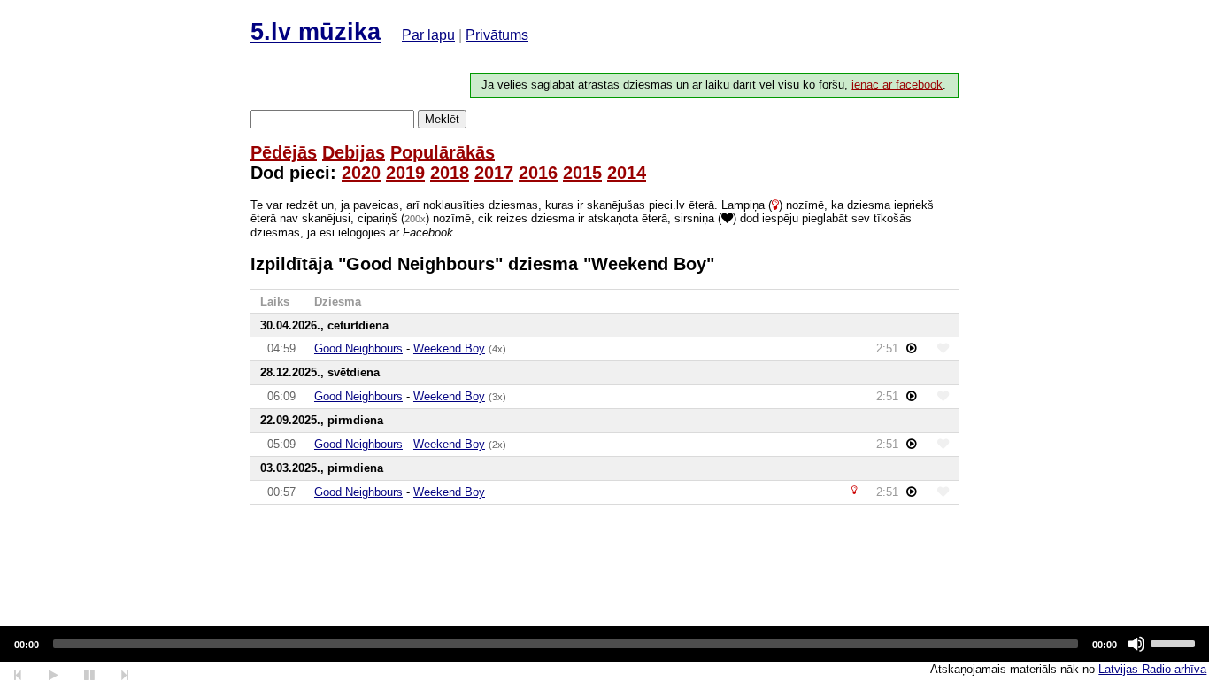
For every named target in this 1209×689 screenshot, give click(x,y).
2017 (493, 172)
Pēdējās (283, 152)
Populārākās (442, 152)
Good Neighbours (358, 348)
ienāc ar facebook (897, 85)
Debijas (353, 152)
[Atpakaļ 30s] (18, 675)
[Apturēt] (52, 675)
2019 (405, 172)
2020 (361, 172)
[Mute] (1136, 644)
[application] (604, 644)
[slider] (1175, 642)
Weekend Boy (449, 348)
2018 (449, 172)
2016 (538, 172)
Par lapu (428, 35)
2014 (626, 172)
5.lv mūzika (315, 32)
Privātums (497, 35)
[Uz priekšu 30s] (125, 675)
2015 (582, 172)
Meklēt (442, 119)
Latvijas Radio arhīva (1152, 669)
